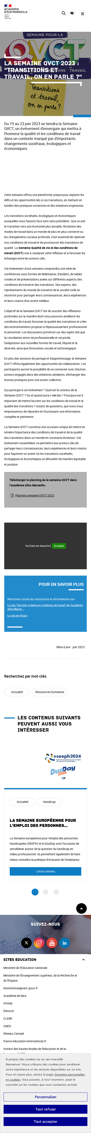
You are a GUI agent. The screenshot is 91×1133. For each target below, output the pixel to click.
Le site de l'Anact (17, 615)
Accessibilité (72, 13)
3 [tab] (56, 892)
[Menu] (82, 14)
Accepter (59, 545)
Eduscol (8, 1011)
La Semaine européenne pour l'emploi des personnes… (43, 823)
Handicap (49, 802)
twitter (26, 943)
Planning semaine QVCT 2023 (34, 495)
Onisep (7, 1003)
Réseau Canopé (13, 1033)
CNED (7, 1026)
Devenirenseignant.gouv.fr (20, 988)
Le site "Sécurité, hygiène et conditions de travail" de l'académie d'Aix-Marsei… (45, 607)
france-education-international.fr (24, 1041)
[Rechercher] (63, 14)
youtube (52, 943)
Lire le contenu (45, 871)
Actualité (17, 692)
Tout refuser (45, 1109)
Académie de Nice (14, 996)
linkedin (64, 943)
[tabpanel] (45, 811)
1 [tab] (35, 892)
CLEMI (7, 1018)
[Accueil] (16, 11)
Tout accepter (45, 1121)
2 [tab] (45, 892)
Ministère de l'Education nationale (25, 968)
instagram (39, 943)
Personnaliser (46, 1097)
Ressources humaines (49, 692)
